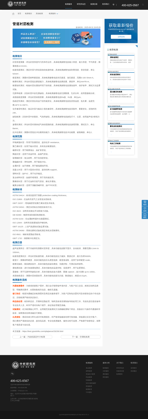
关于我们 (119, 363)
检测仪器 (93, 4)
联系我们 (105, 4)
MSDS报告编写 (91, 383)
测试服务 (106, 374)
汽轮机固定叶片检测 (36, 337)
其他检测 (39, 13)
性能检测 (89, 380)
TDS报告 (89, 392)
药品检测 (89, 377)
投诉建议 (134, 371)
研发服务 (106, 377)
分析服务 (106, 371)
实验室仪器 (120, 371)
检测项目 (28, 13)
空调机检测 (84, 337)
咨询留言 (134, 368)
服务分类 (106, 363)
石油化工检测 (90, 374)
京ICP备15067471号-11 (82, 414)
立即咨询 (121, 37)
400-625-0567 (130, 5)
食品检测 (89, 368)
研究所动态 (81, 4)
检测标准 (89, 389)
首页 (19, 13)
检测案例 (119, 374)
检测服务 (68, 4)
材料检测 (89, 371)
